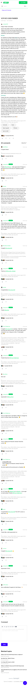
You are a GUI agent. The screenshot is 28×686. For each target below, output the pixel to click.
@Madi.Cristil (12, 491)
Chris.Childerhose (6, 326)
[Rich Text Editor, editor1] (14, 634)
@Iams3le (7, 310)
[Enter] (2, 6)
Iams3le (4, 287)
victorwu (4, 548)
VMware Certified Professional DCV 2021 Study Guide (12, 666)
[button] (1, 3)
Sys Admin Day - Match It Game (7, 658)
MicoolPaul (5, 374)
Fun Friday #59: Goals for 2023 (7, 662)
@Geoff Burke (8, 167)
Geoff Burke (5, 147)
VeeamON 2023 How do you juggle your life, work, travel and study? (14, 670)
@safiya (19, 491)
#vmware (15, 128)
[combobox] (14, 6)
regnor (4, 509)
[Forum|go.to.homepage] (6, 2)
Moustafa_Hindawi (6, 245)
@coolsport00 (9, 248)
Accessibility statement (19, 681)
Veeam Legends (6, 128)
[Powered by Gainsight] (14, 679)
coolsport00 (5, 24)
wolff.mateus (5, 584)
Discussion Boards (4, 660)
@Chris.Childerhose (14, 358)
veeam (12, 125)
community (5, 125)
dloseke (4, 186)
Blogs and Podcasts (6, 10)
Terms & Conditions (8, 681)
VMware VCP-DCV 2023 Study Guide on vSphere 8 (11, 654)
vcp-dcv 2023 (5, 131)
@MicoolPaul (10, 397)
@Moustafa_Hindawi (10, 271)
